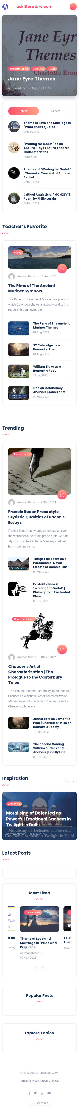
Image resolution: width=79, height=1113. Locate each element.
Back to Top (41, 1103)
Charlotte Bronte (19, 68)
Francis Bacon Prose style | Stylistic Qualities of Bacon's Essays (36, 517)
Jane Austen (33, 912)
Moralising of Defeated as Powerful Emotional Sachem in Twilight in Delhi (38, 819)
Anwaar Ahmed (17, 88)
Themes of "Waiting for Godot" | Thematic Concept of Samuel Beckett (47, 173)
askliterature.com (34, 6)
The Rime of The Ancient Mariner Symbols (31, 288)
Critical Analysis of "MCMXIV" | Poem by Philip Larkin (47, 197)
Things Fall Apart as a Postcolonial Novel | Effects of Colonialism (50, 563)
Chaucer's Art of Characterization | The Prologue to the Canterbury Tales (35, 674)
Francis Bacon (22, 454)
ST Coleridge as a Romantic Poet (46, 347)
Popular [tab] (23, 111)
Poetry (17, 252)
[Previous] (67, 781)
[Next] (74, 781)
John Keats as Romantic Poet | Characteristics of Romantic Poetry (52, 723)
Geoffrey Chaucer (24, 619)
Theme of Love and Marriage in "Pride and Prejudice (47, 125)
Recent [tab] (55, 111)
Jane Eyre (38, 68)
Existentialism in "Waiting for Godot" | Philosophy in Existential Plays (51, 590)
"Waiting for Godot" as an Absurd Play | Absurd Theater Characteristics (46, 148)
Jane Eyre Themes (31, 78)
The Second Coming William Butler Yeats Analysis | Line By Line (49, 748)
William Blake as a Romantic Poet (47, 369)
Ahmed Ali (14, 803)
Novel (52, 68)
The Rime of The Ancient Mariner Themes (51, 325)
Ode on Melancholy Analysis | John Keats (49, 390)
